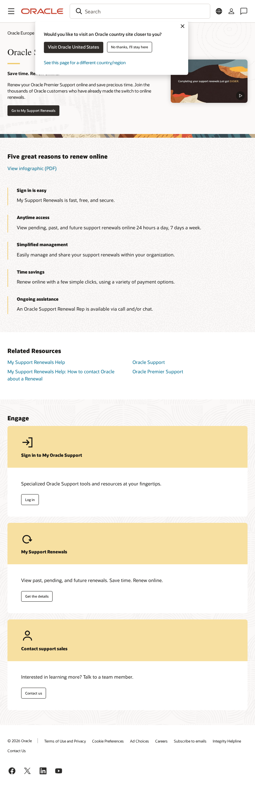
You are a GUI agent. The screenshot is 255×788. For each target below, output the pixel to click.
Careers (161, 740)
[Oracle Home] (42, 11)
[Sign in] (231, 11)
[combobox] (140, 11)
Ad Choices (139, 740)
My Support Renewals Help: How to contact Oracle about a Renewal (60, 375)
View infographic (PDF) (32, 168)
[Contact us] (244, 11)
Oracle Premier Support (157, 371)
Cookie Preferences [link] (108, 740)
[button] (11, 11)
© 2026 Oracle (19, 740)
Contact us (33, 693)
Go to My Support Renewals (33, 110)
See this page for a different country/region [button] (85, 62)
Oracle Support (148, 362)
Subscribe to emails (190, 740)
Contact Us (16, 750)
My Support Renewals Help (36, 362)
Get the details (37, 596)
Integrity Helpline (227, 740)
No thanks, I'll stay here (129, 47)
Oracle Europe (20, 33)
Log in (30, 499)
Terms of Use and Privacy (65, 740)
